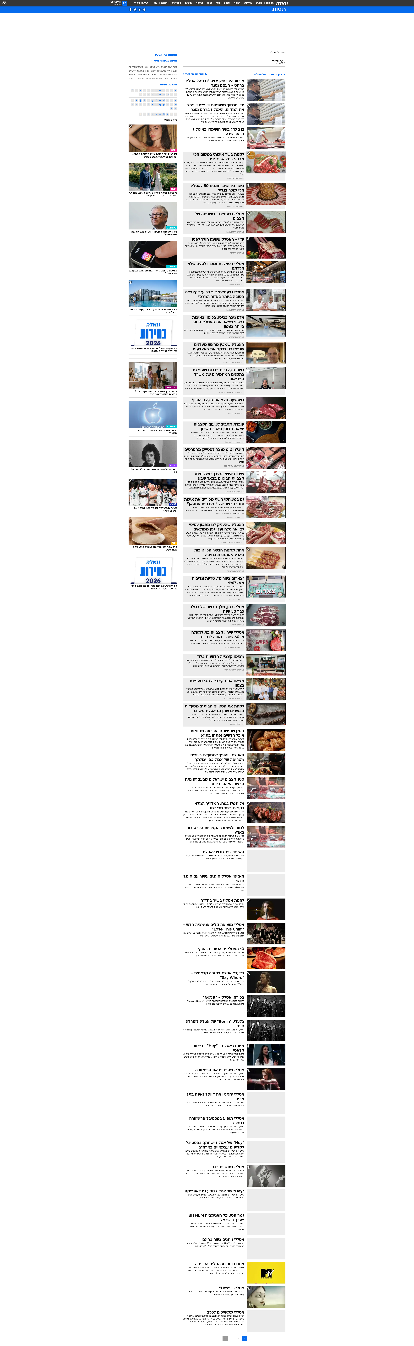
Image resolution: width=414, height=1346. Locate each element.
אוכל (209, 3)
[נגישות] (4, 3)
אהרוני (148, 78)
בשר (175, 67)
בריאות (199, 3)
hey (146, 67)
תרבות (237, 3)
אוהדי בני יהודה (136, 78)
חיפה (153, 70)
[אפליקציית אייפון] (140, 10)
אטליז (272, 52)
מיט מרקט (155, 67)
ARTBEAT (152, 74)
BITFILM (133, 74)
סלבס (227, 3)
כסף (218, 3)
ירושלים (132, 70)
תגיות (282, 52)
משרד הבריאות (136, 67)
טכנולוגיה (176, 3)
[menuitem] (268, 3)
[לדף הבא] (225, 1338)
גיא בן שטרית (163, 70)
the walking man (160, 78)
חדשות (270, 3)
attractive (142, 74)
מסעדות (173, 74)
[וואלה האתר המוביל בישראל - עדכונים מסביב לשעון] (282, 3)
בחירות (248, 3)
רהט (160, 74)
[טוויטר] (135, 10)
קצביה (174, 70)
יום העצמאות (143, 70)
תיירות (188, 3)
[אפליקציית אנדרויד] (144, 10)
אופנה (164, 3)
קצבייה (165, 74)
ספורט (259, 3)
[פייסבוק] (131, 10)
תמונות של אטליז (166, 55)
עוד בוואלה (170, 120)
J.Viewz (173, 78)
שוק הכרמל (166, 67)
